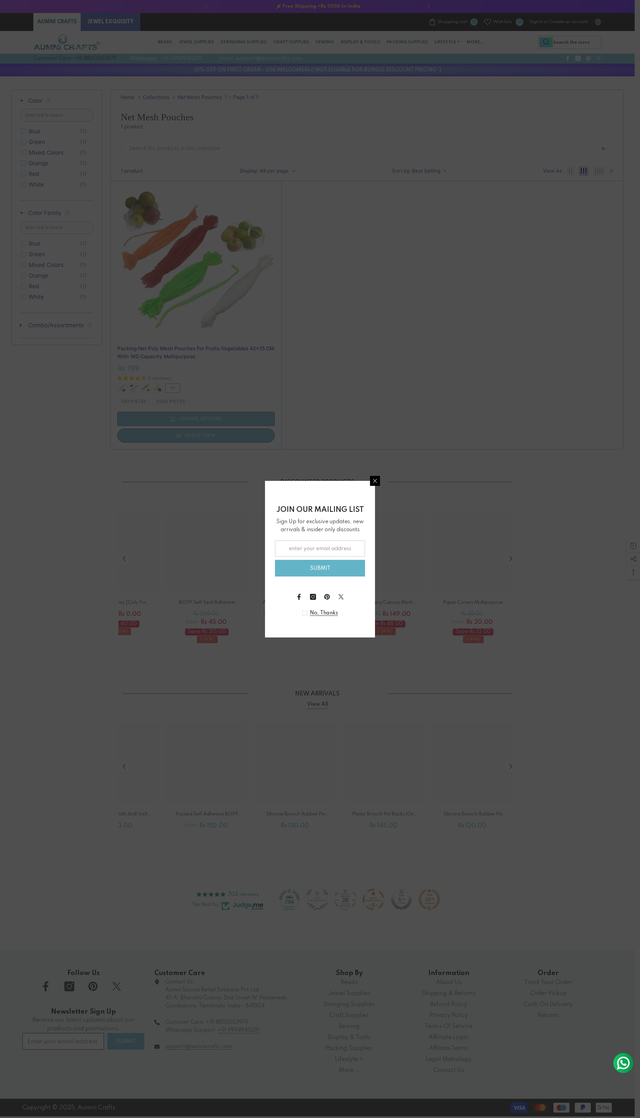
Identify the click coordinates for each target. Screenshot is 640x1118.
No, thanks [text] (324, 613)
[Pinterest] (327, 597)
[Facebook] (299, 597)
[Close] (375, 481)
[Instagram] (313, 597)
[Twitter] (341, 597)
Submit (320, 568)
